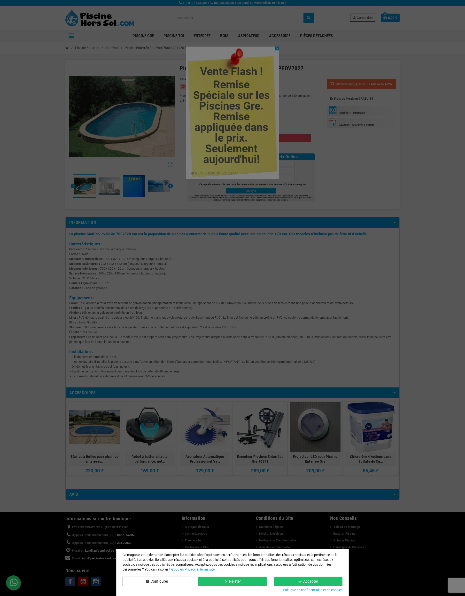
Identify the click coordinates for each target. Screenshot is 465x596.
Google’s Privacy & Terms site (193, 569)
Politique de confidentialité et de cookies (312, 590)
